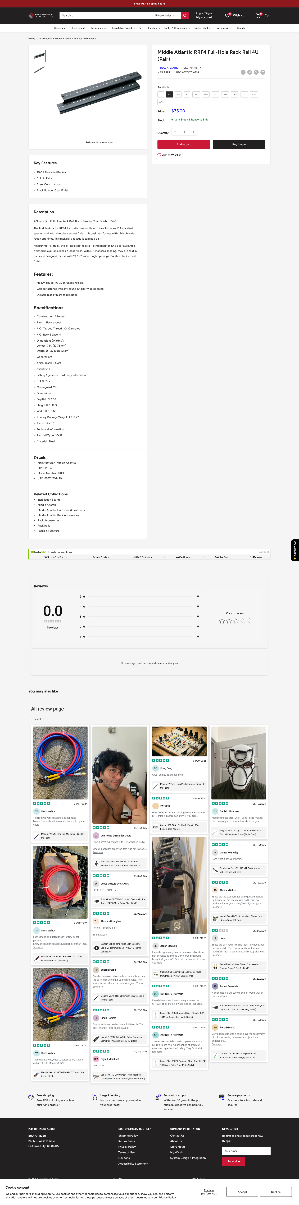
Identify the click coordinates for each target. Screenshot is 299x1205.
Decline (276, 1192)
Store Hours (177, 1146)
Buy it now (239, 144)
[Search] (185, 15)
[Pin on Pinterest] (249, 72)
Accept (242, 1192)
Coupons (124, 1158)
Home (31, 38)
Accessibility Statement (133, 1163)
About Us (176, 1141)
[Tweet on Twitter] (256, 72)
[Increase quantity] (193, 131)
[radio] (160, 94)
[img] (52, 621)
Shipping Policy (128, 1135)
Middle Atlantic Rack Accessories (58, 515)
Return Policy (126, 1141)
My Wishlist (177, 1152)
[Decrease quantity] (175, 131)
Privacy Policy (167, 1197)
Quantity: (163, 132)
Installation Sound (49, 499)
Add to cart (184, 144)
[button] (258, 15)
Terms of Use (126, 1152)
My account (204, 17)
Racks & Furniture (49, 530)
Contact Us (177, 1135)
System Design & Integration (188, 1158)
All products (45, 38)
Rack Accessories (48, 520)
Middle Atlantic (168, 67)
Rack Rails (44, 525)
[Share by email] (262, 72)
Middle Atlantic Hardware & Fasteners (61, 510)
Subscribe (233, 1161)
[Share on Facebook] (243, 72)
